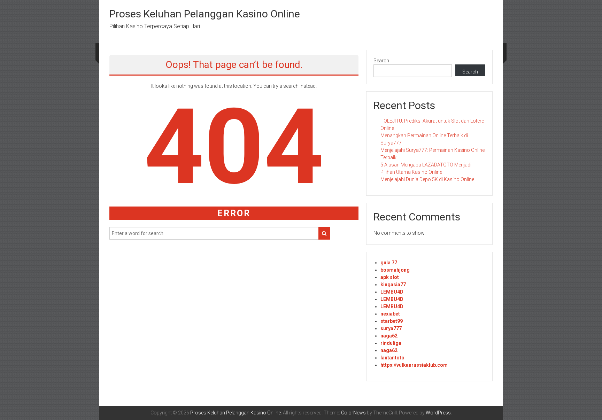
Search (381, 60)
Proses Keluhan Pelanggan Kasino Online (204, 14)
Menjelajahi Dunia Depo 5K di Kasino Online (427, 179)
